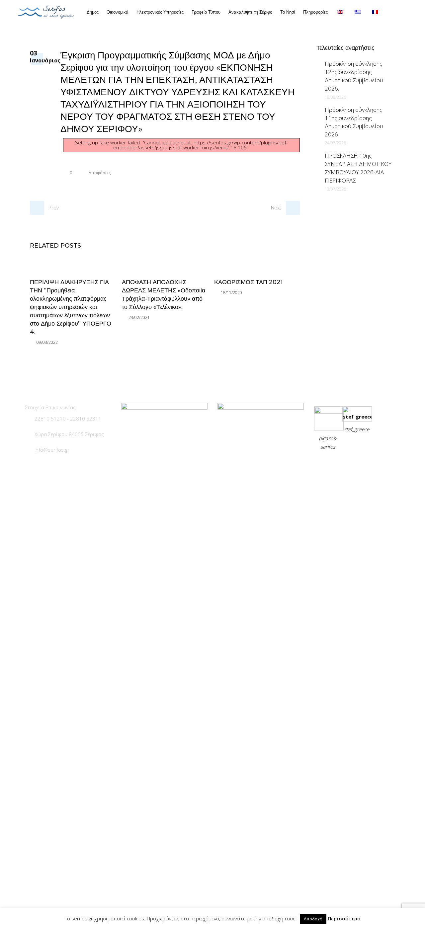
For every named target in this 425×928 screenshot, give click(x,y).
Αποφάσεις (100, 173)
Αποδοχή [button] (313, 919)
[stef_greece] (357, 416)
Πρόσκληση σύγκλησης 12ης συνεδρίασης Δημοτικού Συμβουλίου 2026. (354, 76)
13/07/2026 (335, 189)
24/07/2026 (335, 143)
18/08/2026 (335, 97)
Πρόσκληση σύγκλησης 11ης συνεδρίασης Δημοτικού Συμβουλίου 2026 (354, 122)
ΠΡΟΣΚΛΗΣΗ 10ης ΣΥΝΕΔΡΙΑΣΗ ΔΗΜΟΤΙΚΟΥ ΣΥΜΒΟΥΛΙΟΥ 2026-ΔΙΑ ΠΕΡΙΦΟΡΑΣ (358, 168)
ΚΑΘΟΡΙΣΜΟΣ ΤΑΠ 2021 (248, 282)
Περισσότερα (344, 918)
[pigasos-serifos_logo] (329, 411)
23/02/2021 (139, 317)
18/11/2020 (231, 292)
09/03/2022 (47, 342)
